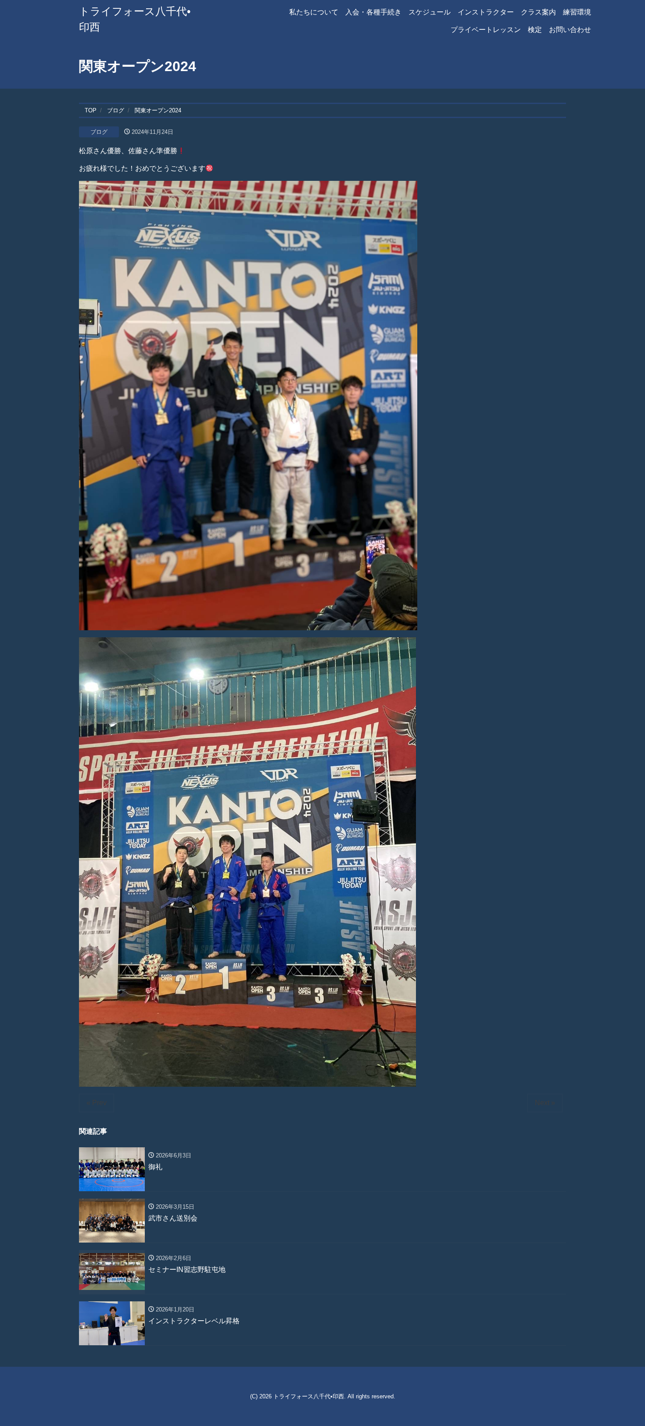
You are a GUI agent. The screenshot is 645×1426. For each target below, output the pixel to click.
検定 (535, 29)
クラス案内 (538, 12)
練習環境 (577, 12)
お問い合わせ (570, 29)
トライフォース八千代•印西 (308, 1396)
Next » (545, 1102)
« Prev (96, 1102)
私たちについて (313, 12)
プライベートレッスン (486, 29)
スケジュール (429, 12)
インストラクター (486, 12)
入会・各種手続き (373, 12)
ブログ (99, 132)
